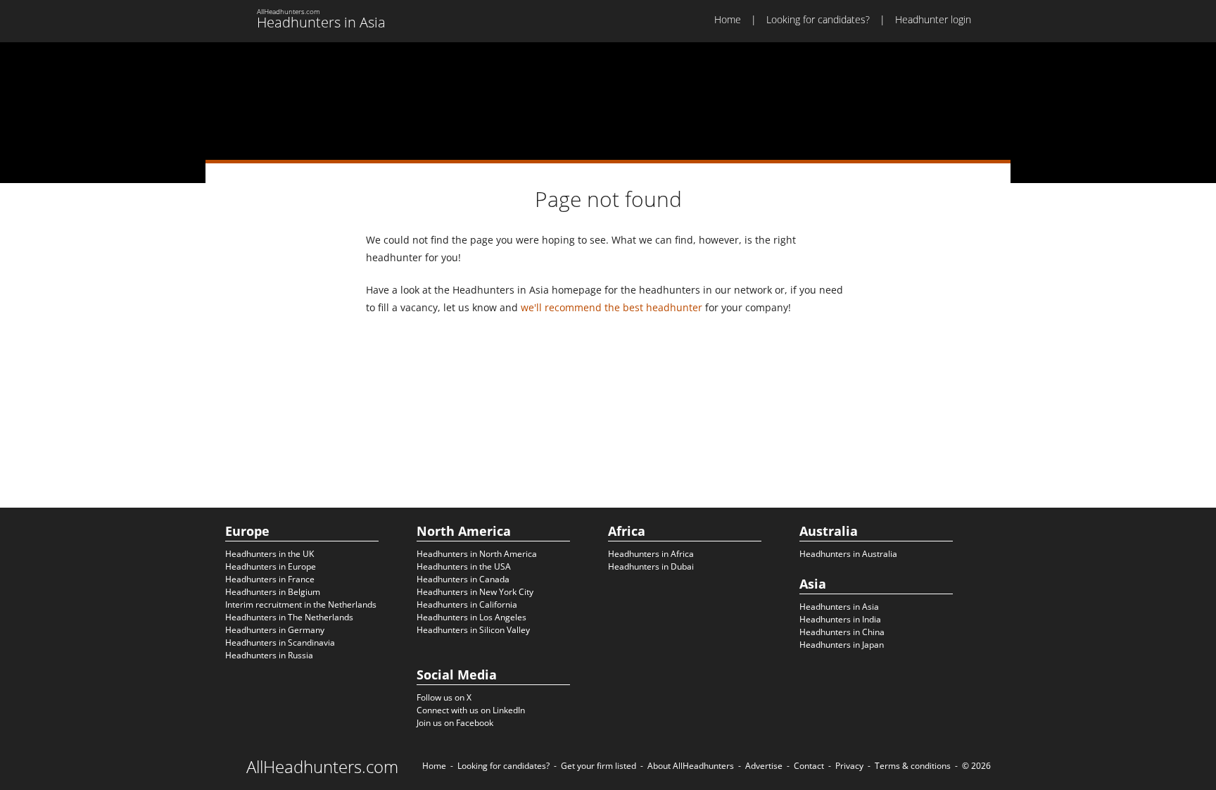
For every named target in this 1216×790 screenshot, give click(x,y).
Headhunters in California (467, 604)
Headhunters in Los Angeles (471, 617)
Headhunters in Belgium (272, 592)
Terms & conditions (913, 766)
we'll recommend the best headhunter (611, 307)
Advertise (764, 766)
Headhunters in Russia (269, 655)
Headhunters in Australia (848, 554)
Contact (809, 766)
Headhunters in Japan (841, 645)
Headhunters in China (842, 632)
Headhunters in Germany (274, 630)
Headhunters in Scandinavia (280, 642)
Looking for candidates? (818, 19)
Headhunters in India (840, 619)
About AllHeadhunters (690, 766)
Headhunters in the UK (269, 554)
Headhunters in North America (477, 554)
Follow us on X (444, 697)
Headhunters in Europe (270, 566)
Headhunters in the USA (464, 566)
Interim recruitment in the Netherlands (300, 604)
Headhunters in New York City (475, 592)
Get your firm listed (598, 766)
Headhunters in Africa (651, 554)
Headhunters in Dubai (651, 566)
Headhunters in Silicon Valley (473, 630)
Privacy (849, 766)
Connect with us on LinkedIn (471, 710)
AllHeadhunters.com (322, 766)
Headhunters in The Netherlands (289, 617)
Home (727, 19)
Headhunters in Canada (463, 579)
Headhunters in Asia (839, 607)
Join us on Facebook (455, 723)
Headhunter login (933, 19)
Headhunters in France (270, 579)
